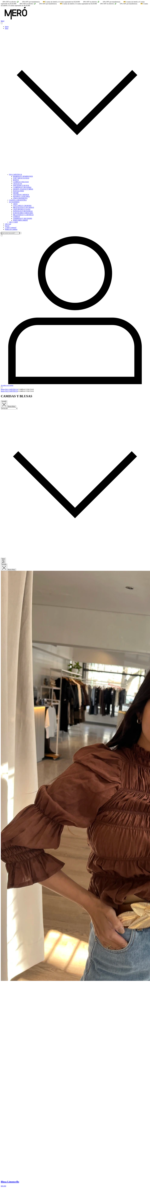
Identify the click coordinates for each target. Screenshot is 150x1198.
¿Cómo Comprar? (10, 227)
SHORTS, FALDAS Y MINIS (23, 189)
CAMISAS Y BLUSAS (21, 182)
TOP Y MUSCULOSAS (21, 178)
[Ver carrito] (1, 387)
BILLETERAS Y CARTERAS (23, 215)
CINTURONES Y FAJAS (21, 209)
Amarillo (4, 401)
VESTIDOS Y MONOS (21, 194)
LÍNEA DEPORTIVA (20, 198)
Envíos (7, 226)
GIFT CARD (13, 222)
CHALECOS (17, 183)
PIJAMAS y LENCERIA (21, 196)
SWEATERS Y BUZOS (21, 185)
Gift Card (8, 224)
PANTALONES (18, 191)
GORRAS (16, 216)
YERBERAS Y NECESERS (22, 218)
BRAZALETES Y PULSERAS (23, 207)
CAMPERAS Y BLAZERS (22, 187)
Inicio (7, 26)
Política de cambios (11, 229)
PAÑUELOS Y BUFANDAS (23, 211)
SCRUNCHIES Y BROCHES (23, 213)
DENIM (15, 193)
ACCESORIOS (14, 202)
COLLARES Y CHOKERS (22, 205)
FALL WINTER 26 (15, 174)
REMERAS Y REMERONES (23, 176)
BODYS (16, 180)
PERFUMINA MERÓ (20, 220)
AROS (15, 204)
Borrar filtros (11, 406)
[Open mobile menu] (1, 23)
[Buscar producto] (1, 235)
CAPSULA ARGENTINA (18, 200)
